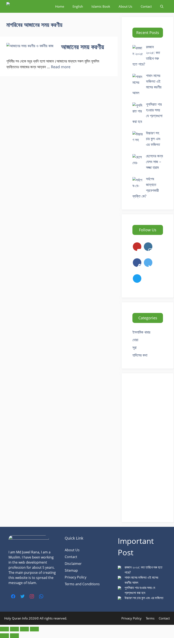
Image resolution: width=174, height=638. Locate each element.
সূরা (134, 347)
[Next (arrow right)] (14, 635)
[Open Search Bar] (162, 6)
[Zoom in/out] (4, 629)
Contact (146, 6)
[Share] (24, 629)
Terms (150, 618)
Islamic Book (100, 6)
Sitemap (71, 570)
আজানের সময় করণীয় (82, 46)
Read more (60, 66)
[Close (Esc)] (34, 629)
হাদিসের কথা (139, 355)
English (78, 6)
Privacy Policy (75, 577)
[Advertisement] (147, 448)
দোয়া (135, 339)
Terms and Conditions (82, 584)
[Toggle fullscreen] (14, 629)
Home (59, 6)
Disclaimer (73, 563)
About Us (125, 6)
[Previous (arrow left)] (4, 635)
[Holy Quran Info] (27, 6)
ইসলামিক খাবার (141, 332)
